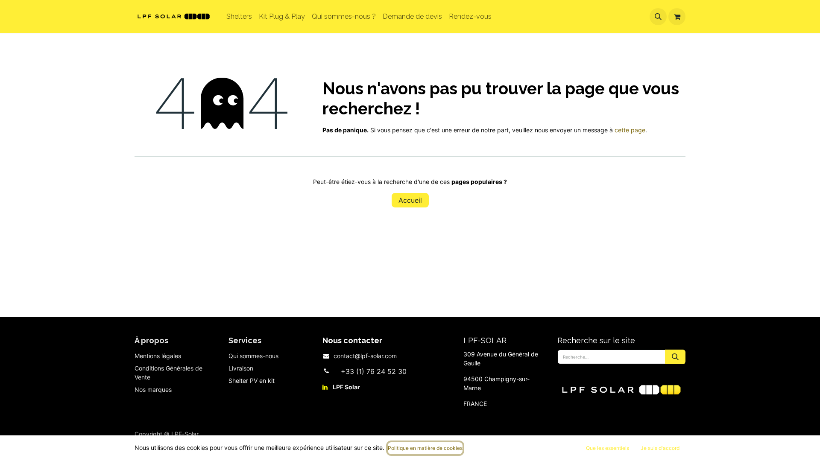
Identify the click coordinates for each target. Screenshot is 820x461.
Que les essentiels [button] (607, 448)
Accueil (410, 200)
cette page (630, 130)
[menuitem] (239, 16)
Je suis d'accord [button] (660, 448)
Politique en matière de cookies (425, 448)
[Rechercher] (675, 357)
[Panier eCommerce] (676, 16)
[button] (658, 16)
